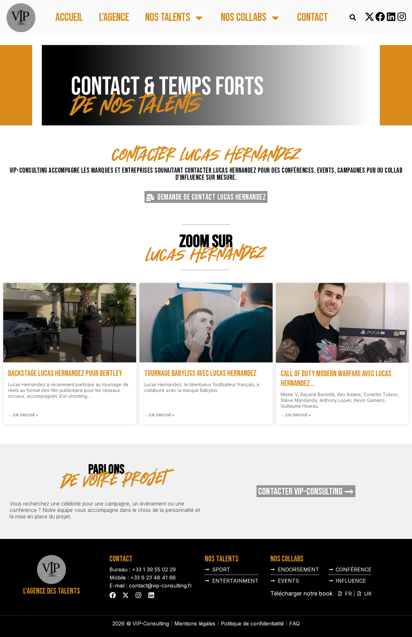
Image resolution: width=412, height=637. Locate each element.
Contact (312, 17)
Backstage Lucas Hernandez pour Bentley (65, 373)
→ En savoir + (23, 415)
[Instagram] (402, 17)
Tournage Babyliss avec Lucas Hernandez (200, 373)
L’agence (114, 17)
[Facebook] (380, 17)
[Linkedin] (391, 17)
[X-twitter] (369, 17)
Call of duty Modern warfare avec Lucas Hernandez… (336, 378)
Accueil (69, 17)
